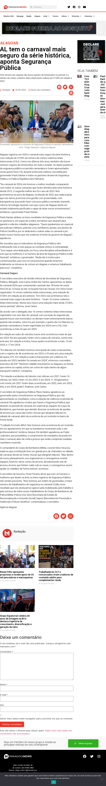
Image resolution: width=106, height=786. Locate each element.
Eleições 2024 (8, 16)
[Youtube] (84, 7)
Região (28, 16)
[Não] (102, 779)
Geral (45, 16)
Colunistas (88, 16)
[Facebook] (74, 7)
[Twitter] (68, 7)
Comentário (6, 652)
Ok (53, 782)
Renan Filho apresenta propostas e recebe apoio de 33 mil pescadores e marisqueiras (17, 575)
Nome (3, 684)
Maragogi (20, 16)
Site (2, 705)
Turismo (55, 16)
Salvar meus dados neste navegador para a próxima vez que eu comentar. (36, 719)
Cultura (64, 16)
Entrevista (75, 16)
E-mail (4, 695)
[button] (59, 87)
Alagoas (37, 16)
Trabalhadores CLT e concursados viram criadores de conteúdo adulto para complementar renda (56, 576)
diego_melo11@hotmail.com (26, 770)
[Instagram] (79, 7)
